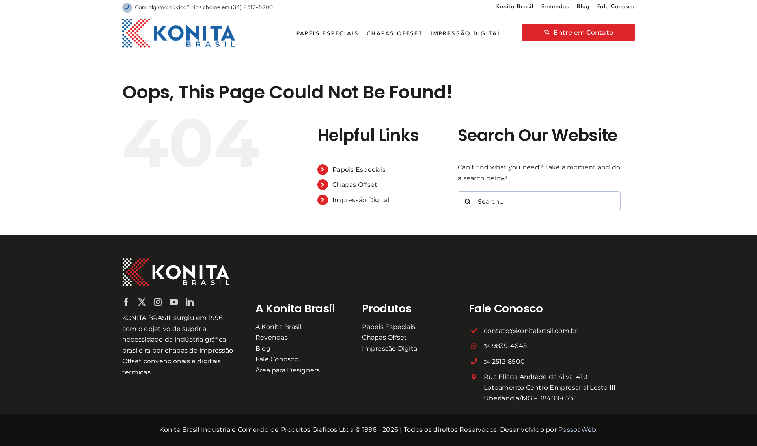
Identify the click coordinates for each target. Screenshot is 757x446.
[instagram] (158, 302)
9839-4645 (505, 345)
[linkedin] (190, 302)
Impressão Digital (360, 200)
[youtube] (174, 302)
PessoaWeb (577, 429)
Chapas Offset (354, 184)
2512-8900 (504, 361)
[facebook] (126, 302)
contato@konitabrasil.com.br (530, 330)
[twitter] (142, 302)
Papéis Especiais (359, 169)
